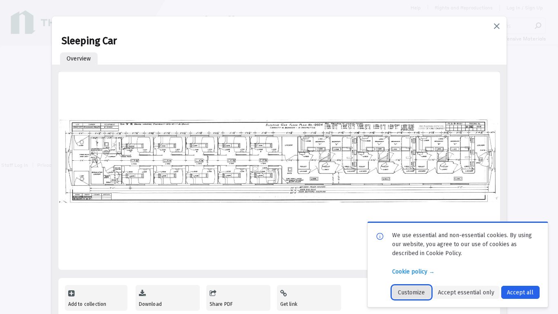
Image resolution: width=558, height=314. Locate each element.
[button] (497, 26)
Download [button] (150, 304)
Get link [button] (288, 304)
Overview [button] (79, 58)
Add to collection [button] (87, 304)
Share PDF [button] (221, 304)
